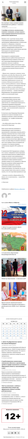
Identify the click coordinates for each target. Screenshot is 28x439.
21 (10, 333)
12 (3, 331)
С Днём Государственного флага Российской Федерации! (12, 342)
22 (14, 333)
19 (3, 333)
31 (21, 335)
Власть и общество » (22, 204)
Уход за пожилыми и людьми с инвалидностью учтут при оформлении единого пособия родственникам (11, 388)
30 (17, 335)
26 (3, 335)
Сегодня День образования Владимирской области (10, 253)
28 (10, 335)
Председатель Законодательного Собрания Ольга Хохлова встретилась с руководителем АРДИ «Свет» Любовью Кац (13, 305)
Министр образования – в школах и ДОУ (14, 278)
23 (17, 333)
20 (7, 333)
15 (14, 331)
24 (21, 333)
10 (21, 328)
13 (7, 331)
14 (10, 331)
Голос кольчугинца (14, 2)
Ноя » (21, 338)
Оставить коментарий (7, 357)
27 (7, 335)
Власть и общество (20, 189)
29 (14, 335)
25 (24, 333)
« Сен (7, 338)
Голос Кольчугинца (7, 437)
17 (21, 331)
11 (24, 328)
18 (24, 331)
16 (17, 331)
